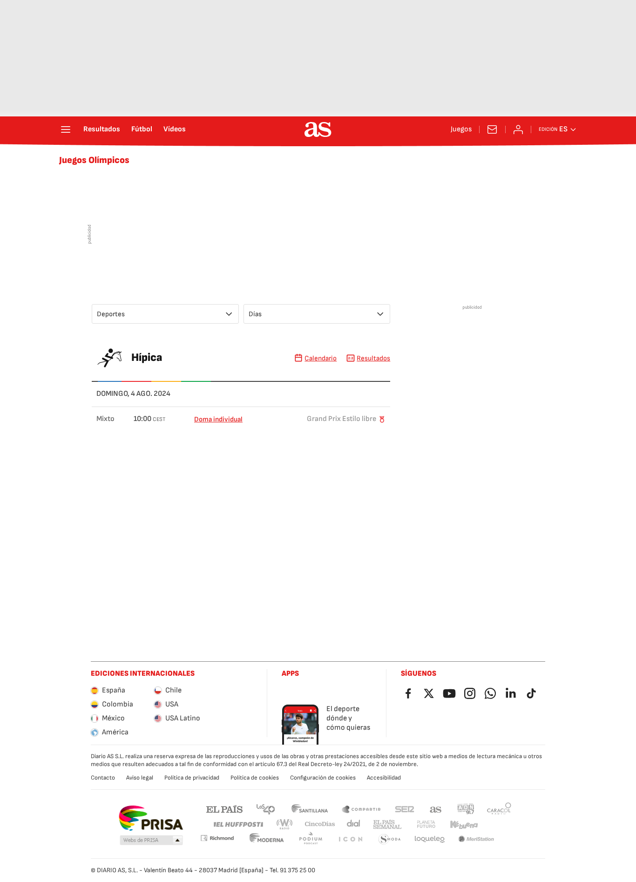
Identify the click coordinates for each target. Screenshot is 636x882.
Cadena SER (404, 808)
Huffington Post (237, 824)
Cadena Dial (354, 824)
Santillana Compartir (361, 808)
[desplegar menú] (65, 129)
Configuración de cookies (323, 777)
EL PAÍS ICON (350, 839)
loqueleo (430, 839)
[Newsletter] (492, 129)
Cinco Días (320, 824)
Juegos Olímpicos (94, 160)
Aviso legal (139, 777)
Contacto (103, 777)
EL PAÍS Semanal (387, 824)
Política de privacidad (191, 777)
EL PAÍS (224, 808)
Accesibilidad (384, 777)
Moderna (267, 839)
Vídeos (174, 129)
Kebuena (463, 824)
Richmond (217, 838)
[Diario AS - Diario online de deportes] (318, 129)
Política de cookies (254, 777)
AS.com (436, 808)
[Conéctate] (518, 129)
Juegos (461, 129)
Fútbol (141, 129)
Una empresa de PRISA (150, 818)
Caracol (499, 808)
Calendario (320, 358)
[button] (151, 840)
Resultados (101, 129)
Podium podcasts (310, 839)
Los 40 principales (265, 808)
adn (465, 808)
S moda (389, 839)
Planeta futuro (426, 824)
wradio (285, 824)
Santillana (309, 808)
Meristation (476, 839)
